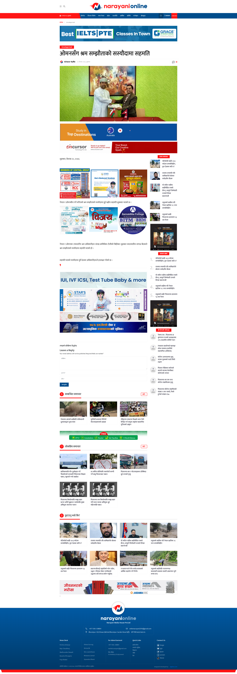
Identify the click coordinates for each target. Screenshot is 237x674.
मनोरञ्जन (135, 15)
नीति (134, 653)
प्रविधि (129, 15)
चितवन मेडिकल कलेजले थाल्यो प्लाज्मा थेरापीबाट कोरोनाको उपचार (166, 370)
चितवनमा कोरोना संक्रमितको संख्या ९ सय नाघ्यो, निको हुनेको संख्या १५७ (167, 392)
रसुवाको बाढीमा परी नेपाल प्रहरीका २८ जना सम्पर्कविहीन (169, 205)
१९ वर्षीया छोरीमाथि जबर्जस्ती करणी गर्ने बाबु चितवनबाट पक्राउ (102, 473)
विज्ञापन (135, 650)
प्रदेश (108, 15)
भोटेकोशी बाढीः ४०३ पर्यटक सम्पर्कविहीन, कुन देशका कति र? (169, 164)
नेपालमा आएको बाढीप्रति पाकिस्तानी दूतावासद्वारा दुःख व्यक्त (72, 421)
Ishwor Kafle (69, 61)
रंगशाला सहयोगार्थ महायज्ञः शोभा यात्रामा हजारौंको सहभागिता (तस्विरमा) (166, 348)
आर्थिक (122, 15)
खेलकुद (143, 15)
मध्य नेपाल (101, 15)
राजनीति (115, 15)
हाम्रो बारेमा (135, 645)
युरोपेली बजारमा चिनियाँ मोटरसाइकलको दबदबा (98, 421)
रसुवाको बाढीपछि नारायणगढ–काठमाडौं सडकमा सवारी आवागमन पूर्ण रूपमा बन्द (163, 571)
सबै (143, 394)
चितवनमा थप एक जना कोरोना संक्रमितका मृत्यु (165, 381)
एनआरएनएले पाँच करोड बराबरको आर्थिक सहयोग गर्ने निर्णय (132, 570)
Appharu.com (173, 667)
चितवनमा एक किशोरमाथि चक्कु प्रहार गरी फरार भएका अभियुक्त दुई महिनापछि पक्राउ (103, 502)
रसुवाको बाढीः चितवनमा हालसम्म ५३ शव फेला (169, 217)
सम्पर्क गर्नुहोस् (136, 647)
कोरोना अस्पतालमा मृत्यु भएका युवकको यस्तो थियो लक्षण (166, 359)
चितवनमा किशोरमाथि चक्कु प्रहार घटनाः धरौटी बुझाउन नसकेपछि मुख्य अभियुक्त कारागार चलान (72, 502)
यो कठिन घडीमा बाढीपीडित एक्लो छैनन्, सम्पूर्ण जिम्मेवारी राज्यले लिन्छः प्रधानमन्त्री (169, 190)
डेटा (133, 655)
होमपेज (83, 15)
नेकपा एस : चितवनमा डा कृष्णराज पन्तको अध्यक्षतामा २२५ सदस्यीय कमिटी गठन (167, 337)
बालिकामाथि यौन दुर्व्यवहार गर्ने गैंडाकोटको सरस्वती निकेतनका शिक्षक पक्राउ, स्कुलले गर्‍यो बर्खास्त (73, 474)
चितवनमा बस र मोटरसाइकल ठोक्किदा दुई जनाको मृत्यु (133, 473)
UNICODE (174, 16)
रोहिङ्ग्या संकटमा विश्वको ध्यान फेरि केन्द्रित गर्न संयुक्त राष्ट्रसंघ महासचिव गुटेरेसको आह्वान (132, 422)
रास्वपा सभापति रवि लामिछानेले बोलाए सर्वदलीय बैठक (168, 175)
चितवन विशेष (91, 15)
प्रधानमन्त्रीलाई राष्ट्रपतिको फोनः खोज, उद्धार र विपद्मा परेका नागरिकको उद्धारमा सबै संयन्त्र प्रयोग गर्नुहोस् (103, 571)
